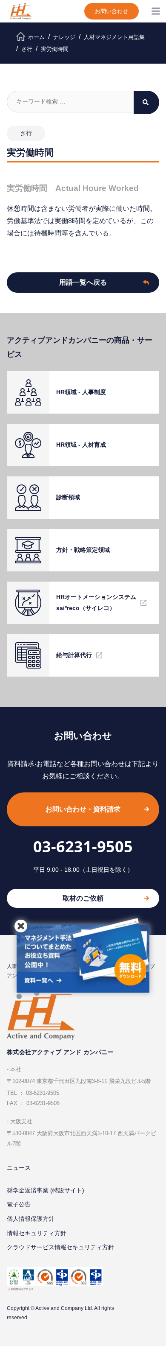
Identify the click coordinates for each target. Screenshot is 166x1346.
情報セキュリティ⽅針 (36, 1233)
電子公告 (19, 1204)
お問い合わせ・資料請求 (83, 809)
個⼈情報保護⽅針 (30, 1218)
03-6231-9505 (83, 846)
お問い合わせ (111, 11)
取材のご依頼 (83, 898)
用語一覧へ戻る (83, 282)
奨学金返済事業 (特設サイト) (45, 1190)
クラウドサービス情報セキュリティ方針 (60, 1247)
